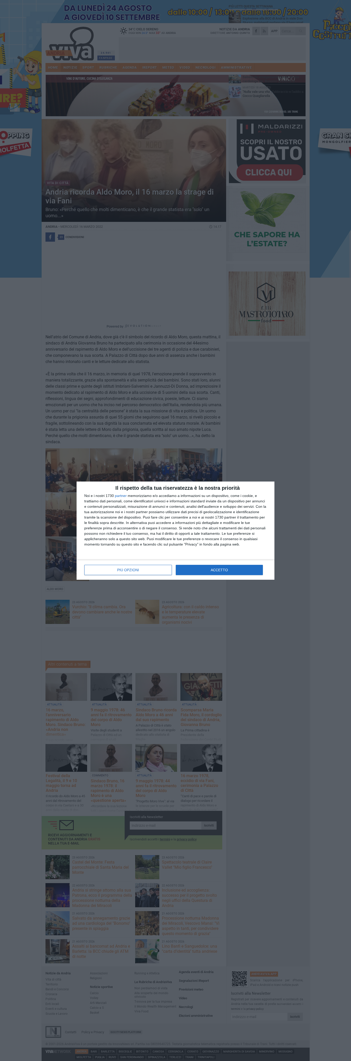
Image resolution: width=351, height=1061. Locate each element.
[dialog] (175, 531)
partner (121, 495)
